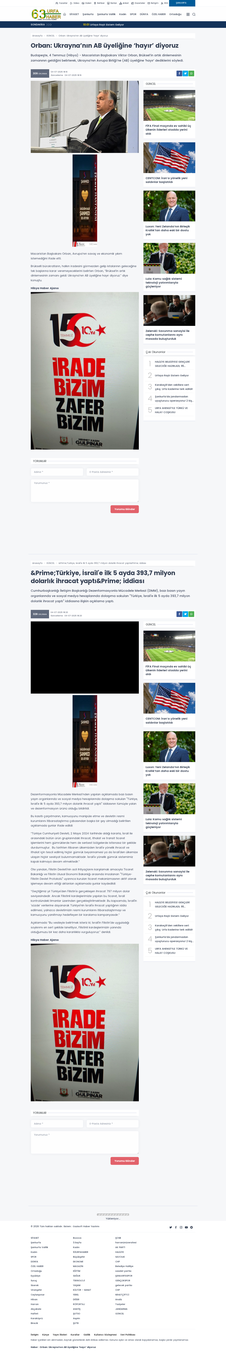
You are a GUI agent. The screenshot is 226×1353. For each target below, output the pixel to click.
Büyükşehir (79, 1256)
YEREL (76, 1294)
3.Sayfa (77, 1242)
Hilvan (34, 1299)
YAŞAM (76, 1285)
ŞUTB (76, 1323)
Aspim (76, 1318)
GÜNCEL (50, 35)
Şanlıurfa (88, 14)
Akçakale (36, 1309)
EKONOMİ (78, 1261)
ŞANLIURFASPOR (123, 1275)
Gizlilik (86, 1334)
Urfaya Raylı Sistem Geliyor (80, 24)
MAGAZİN (78, 1266)
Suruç (34, 1280)
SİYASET (74, 14)
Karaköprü (37, 1318)
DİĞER (76, 1299)
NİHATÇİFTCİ (122, 1294)
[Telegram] (191, 1227)
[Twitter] (170, 1227)
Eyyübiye (35, 1275)
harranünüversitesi (125, 1242)
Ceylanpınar (38, 1294)
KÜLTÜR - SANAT (82, 1289)
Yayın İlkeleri (60, 1334)
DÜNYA (144, 14)
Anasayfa (37, 35)
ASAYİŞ (76, 1309)
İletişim (34, 1334)
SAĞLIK (76, 1275)
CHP (117, 1261)
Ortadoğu (175, 14)
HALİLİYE (119, 1252)
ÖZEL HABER (159, 14)
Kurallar (75, 1334)
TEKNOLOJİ (79, 1280)
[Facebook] (175, 1227)
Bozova (77, 1237)
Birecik (34, 1323)
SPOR (133, 14)
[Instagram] (181, 1227)
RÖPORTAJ (79, 1304)
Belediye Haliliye (124, 1266)
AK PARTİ (120, 1247)
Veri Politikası (127, 1334)
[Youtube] (186, 1227)
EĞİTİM (76, 1271)
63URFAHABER (80, 1252)
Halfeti (34, 1313)
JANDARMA (121, 1309)
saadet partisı (123, 1271)
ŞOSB (118, 1237)
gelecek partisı (123, 1285)
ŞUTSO (76, 1313)
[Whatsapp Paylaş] (191, 73)
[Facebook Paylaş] (179, 73)
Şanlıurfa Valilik (106, 14)
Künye (45, 1334)
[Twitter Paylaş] (185, 73)
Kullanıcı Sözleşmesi (105, 1334)
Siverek (35, 1285)
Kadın (122, 14)
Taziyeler (120, 1304)
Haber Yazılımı (91, 1226)
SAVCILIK (120, 1256)
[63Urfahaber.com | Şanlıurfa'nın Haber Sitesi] (46, 14)
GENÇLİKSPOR (122, 1280)
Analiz (118, 1299)
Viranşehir (36, 1289)
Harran (35, 1304)
